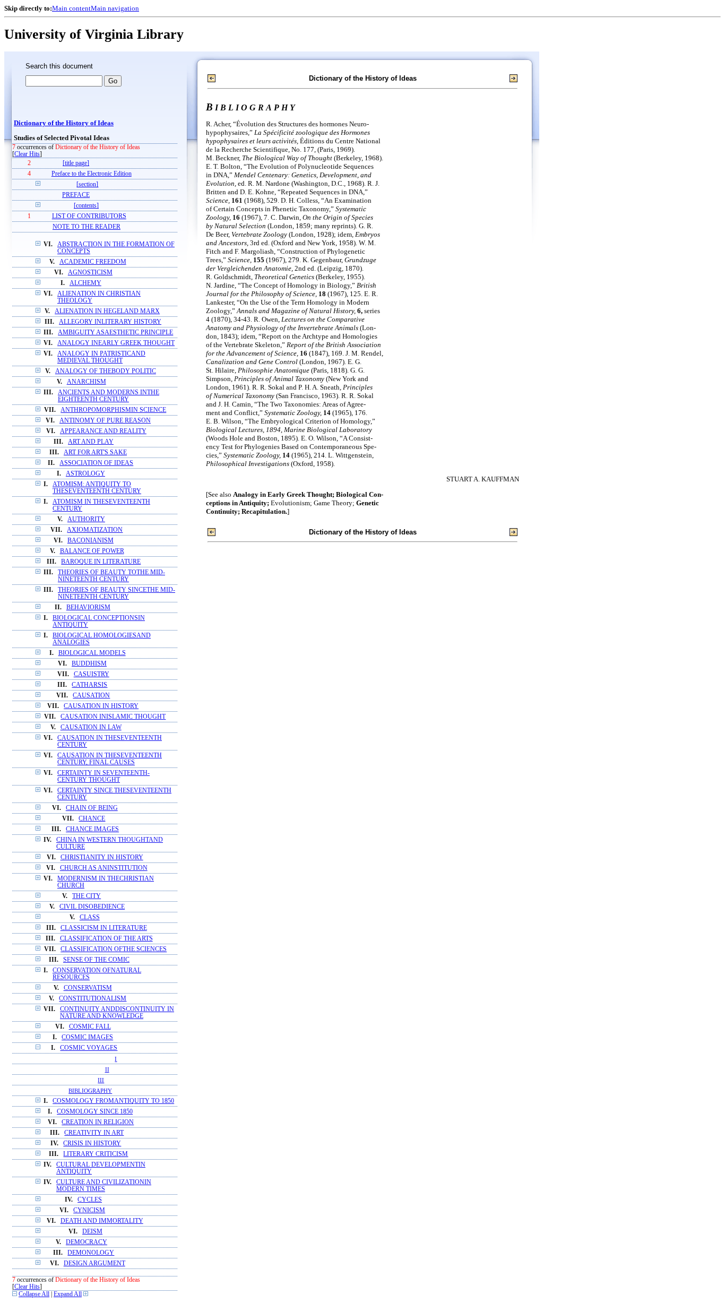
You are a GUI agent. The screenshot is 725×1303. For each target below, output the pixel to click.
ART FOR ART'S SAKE (95, 452)
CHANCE (92, 818)
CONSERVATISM (88, 988)
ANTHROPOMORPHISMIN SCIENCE (113, 410)
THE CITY (86, 896)
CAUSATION (91, 695)
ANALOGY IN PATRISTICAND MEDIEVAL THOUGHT (101, 357)
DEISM (92, 1231)
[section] (87, 184)
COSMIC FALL (90, 1026)
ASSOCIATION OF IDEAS (96, 463)
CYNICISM (89, 1210)
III (101, 1080)
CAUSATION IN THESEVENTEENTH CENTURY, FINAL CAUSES (109, 759)
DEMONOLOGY (90, 1252)
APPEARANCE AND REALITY (103, 431)
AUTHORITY (86, 519)
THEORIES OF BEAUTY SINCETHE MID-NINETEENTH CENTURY (116, 593)
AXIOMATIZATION (95, 530)
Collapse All (34, 1294)
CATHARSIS (89, 684)
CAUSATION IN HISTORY (101, 706)
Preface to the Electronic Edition (91, 173)
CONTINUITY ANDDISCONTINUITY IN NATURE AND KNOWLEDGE (117, 1013)
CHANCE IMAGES (92, 829)
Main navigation (115, 8)
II (107, 1069)
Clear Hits (27, 154)
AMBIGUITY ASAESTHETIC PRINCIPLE (115, 332)
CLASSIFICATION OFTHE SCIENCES (114, 949)
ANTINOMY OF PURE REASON (105, 420)
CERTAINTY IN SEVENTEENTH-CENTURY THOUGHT (103, 776)
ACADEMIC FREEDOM (92, 261)
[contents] (86, 205)
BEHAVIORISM (88, 607)
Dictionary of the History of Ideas (64, 123)
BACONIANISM (90, 540)
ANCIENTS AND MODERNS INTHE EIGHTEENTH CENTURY (108, 396)
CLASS (90, 917)
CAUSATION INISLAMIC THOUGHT (113, 716)
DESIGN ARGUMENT (94, 1263)
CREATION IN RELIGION (98, 1122)
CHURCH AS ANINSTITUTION (104, 868)
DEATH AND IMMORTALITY (102, 1221)
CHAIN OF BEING (92, 808)
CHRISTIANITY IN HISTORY (102, 857)
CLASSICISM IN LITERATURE (104, 928)
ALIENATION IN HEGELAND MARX (107, 311)
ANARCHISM (86, 381)
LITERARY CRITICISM (95, 1154)
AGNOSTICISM (90, 272)
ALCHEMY (85, 283)
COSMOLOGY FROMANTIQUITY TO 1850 (113, 1101)
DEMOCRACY (86, 1242)
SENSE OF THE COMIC (96, 959)
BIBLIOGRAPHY (90, 1091)
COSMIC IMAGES (87, 1037)
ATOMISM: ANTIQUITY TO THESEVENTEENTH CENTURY (97, 488)
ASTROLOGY (85, 473)
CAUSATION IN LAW (91, 727)
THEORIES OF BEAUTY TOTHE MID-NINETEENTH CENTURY (111, 576)
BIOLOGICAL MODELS (92, 653)
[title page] (76, 163)
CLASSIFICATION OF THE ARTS (106, 938)
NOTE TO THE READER (86, 226)
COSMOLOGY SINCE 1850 (95, 1111)
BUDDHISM (89, 663)
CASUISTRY (91, 674)
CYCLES (89, 1199)
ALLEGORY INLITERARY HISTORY (110, 321)
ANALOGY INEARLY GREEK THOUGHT (116, 343)
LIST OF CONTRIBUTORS (89, 216)
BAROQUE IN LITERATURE (101, 561)
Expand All (68, 1294)
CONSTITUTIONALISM (92, 998)
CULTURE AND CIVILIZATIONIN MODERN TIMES (103, 1186)
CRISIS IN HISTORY (92, 1143)
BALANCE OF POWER (92, 551)
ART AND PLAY (91, 441)
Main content (71, 8)
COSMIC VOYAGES (88, 1048)
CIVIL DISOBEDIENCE (92, 906)
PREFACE (76, 195)
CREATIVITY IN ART (94, 1132)
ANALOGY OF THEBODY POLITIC (105, 371)
